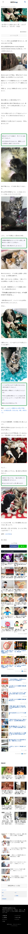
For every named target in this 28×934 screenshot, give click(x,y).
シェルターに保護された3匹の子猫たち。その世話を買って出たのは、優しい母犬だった (14, 410)
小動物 (16, 895)
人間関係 (5, 917)
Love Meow (8, 534)
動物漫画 (4, 898)
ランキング (18, 915)
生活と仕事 (18, 917)
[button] (2, 502)
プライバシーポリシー (17, 924)
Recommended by (21, 633)
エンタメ (17, 919)
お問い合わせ (9, 924)
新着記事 (5, 915)
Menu (3, 1)
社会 (4, 921)
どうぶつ (4, 890)
